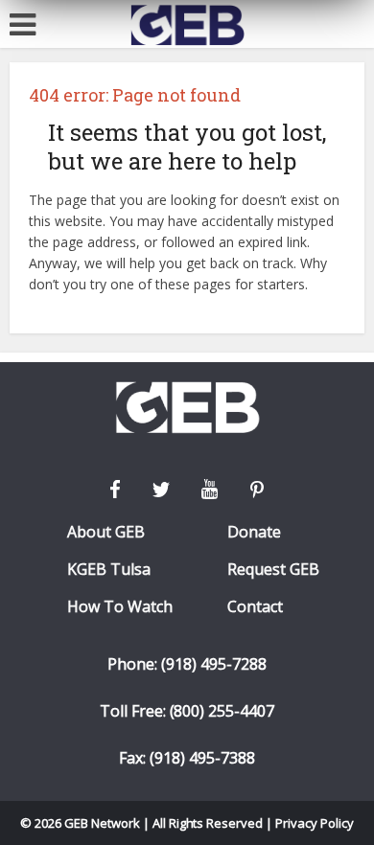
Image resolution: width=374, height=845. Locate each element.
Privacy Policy (314, 823)
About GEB (106, 532)
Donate (254, 532)
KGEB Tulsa (109, 569)
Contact (255, 607)
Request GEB (273, 569)
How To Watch (120, 607)
